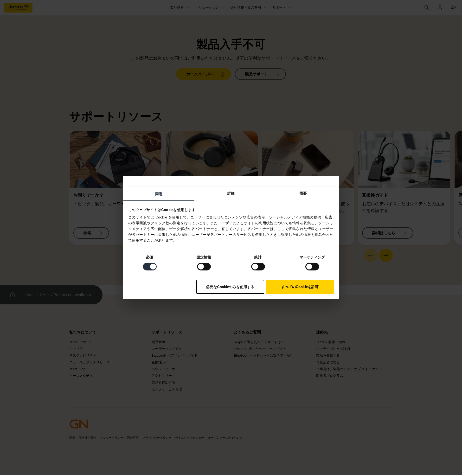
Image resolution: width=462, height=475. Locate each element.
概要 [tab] (303, 193)
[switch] (204, 266)
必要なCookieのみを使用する (230, 287)
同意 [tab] (158, 194)
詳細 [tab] (231, 193)
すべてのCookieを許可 (300, 287)
